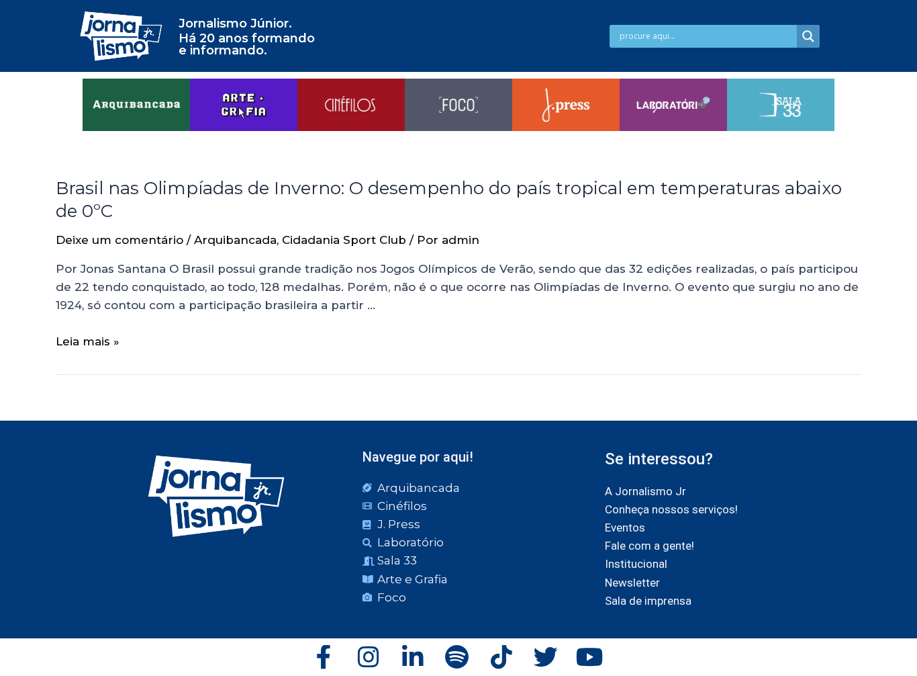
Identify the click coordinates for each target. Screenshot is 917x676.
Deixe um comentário (119, 240)
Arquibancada (235, 240)
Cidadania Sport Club (344, 240)
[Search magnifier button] (808, 36)
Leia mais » (87, 341)
